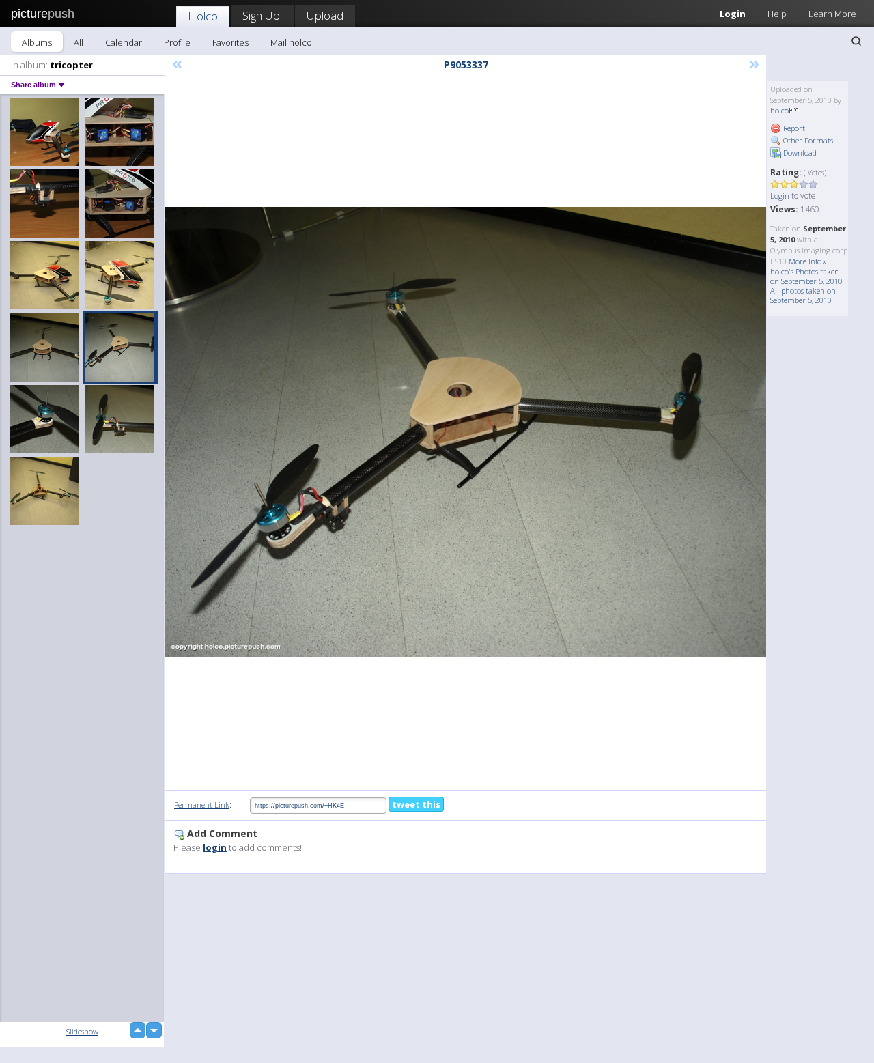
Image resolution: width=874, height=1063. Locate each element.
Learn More (832, 14)
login (215, 847)
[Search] (856, 41)
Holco (203, 16)
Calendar (123, 42)
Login (733, 14)
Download (799, 152)
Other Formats (807, 140)
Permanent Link (201, 804)
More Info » (808, 261)
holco (779, 110)
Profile (177, 42)
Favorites (230, 42)
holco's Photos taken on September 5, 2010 (806, 276)
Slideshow (82, 1031)
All (78, 42)
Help (777, 14)
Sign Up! (262, 15)
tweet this (416, 804)
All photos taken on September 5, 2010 (803, 295)
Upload (325, 15)
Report (793, 128)
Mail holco (291, 42)
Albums (37, 42)
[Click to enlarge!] (465, 432)
